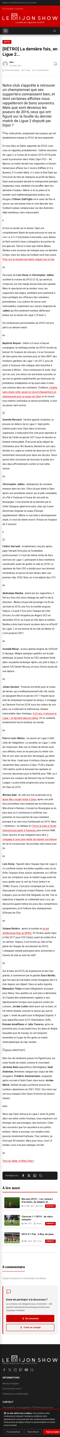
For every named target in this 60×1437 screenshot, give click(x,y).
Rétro (7, 42)
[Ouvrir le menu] (5, 31)
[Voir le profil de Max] (5, 64)
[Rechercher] (54, 31)
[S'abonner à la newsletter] (55, 64)
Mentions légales (10, 1383)
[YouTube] (26, 1369)
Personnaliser (13, 1432)
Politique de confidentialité (15, 1394)
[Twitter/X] (9, 1369)
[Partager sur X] (28, 1175)
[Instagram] (15, 1369)
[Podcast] (32, 1369)
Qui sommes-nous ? (12, 1388)
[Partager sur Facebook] (23, 1175)
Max (12, 62)
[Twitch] (20, 1369)
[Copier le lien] (40, 1175)
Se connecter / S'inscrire (12, 9)
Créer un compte (32, 1327)
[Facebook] (4, 1369)
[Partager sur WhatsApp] (34, 1175)
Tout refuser (33, 1432)
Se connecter (32, 1318)
